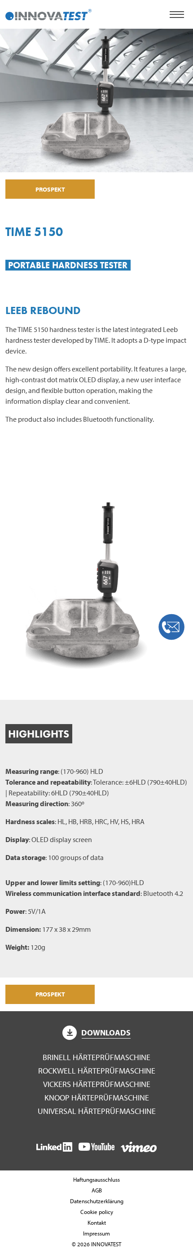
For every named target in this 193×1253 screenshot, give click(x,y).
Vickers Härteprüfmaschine (96, 1084)
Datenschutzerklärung (96, 1201)
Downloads (106, 1032)
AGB (97, 1190)
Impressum (96, 1233)
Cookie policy (96, 1211)
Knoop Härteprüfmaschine (96, 1097)
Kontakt (97, 1222)
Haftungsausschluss (96, 1179)
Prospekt (50, 189)
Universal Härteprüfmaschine (97, 1111)
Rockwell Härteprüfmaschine (96, 1070)
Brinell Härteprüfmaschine (96, 1057)
